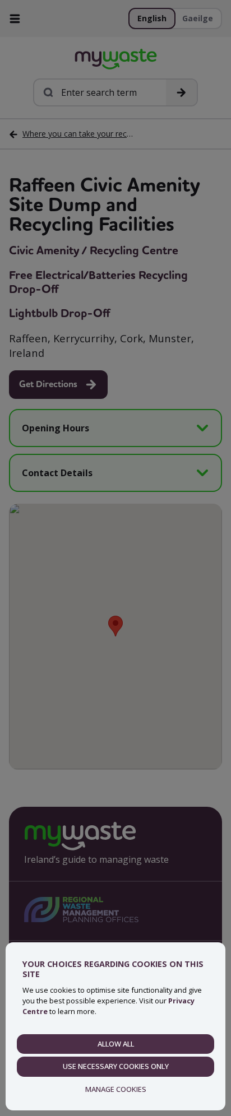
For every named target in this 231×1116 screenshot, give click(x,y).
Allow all (116, 1044)
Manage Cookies (115, 1089)
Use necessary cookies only (116, 1066)
